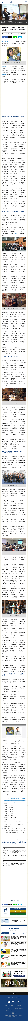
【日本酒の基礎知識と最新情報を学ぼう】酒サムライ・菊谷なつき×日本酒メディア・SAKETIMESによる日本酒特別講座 (15, 800)
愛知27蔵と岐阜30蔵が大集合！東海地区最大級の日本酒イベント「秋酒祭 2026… (18, 963)
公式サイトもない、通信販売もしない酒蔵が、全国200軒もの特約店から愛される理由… (18, 937)
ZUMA (15, 233)
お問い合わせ (8, 1006)
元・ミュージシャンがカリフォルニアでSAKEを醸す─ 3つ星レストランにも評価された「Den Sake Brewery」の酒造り (14, 864)
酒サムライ (4, 66)
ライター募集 (8, 1008)
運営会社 (19, 1005)
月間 (23, 933)
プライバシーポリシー (19, 1006)
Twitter (13, 1013)
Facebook (15, 1013)
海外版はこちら (9, 1010)
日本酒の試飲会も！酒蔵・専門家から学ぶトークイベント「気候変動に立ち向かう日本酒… (18, 957)
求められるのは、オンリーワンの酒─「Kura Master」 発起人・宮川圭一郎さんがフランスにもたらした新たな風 (14, 860)
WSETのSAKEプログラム (8, 41)
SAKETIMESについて (9, 1005)
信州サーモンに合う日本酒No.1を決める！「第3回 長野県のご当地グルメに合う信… (18, 943)
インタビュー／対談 (9, 33)
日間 (5, 933)
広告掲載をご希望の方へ (19, 1008)
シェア (5, 37)
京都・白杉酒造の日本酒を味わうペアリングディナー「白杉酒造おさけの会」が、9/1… (18, 950)
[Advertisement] (14, 99)
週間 (14, 933)
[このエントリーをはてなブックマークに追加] (20, 37)
